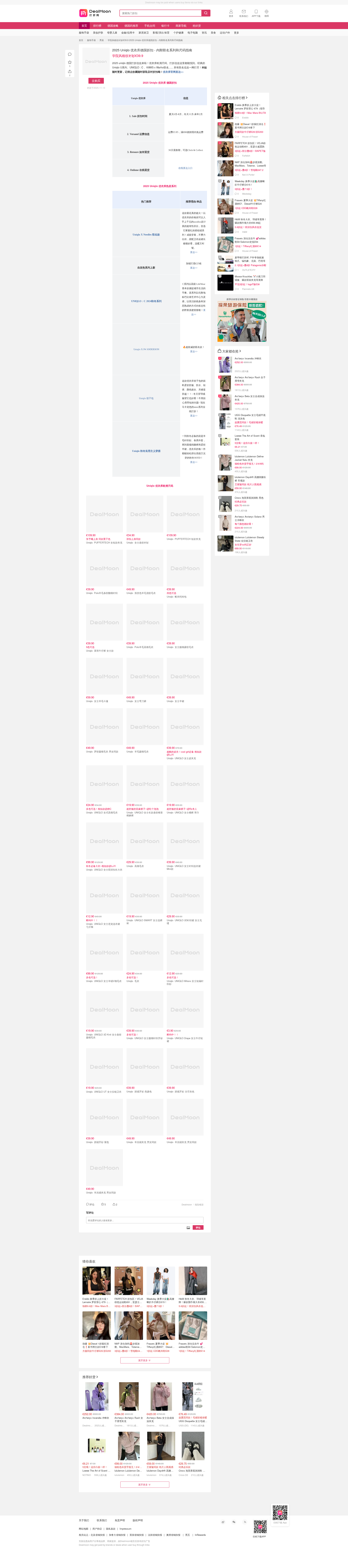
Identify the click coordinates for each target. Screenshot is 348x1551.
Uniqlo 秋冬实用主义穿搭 (146, 451)
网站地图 (83, 1528)
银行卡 (165, 25)
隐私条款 (110, 1528)
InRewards (200, 1534)
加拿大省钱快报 (117, 1534)
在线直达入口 (185, 168)
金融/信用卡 (128, 32)
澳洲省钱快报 (173, 1534)
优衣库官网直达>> (173, 71)
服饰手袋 (91, 40)
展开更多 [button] (143, 1360)
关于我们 (84, 1520)
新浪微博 (223, 1522)
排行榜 (97, 25)
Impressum (125, 1528)
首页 (84, 25)
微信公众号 (234, 1522)
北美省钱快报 (98, 1534)
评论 (198, 1227)
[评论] (69, 54)
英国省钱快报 (137, 1534)
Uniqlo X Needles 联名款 (146, 234)
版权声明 (138, 1520)
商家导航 (181, 25)
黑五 (187, 1534)
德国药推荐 (131, 25)
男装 (102, 40)
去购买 (96, 81)
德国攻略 (112, 25)
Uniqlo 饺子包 (146, 398)
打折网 (95, 12)
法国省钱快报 (155, 1534)
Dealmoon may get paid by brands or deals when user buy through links (114, 1544)
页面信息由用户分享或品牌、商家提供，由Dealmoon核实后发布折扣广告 (114, 1540)
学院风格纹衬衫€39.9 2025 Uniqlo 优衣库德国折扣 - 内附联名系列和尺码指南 (145, 40)
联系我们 (102, 1520)
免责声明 (120, 1520)
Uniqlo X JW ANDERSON (146, 349)
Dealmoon (187, 1204)
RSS (244, 1522)
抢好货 (197, 25)
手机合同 (149, 25)
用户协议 (97, 1528)
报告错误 (199, 1204)
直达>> (193, 252)
